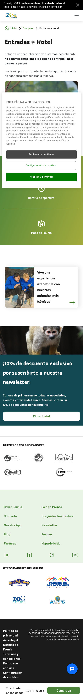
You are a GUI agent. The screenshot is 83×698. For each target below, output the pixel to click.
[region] (41, 140)
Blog (7, 534)
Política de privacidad (10, 633)
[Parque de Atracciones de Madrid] (57, 582)
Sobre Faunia (13, 507)
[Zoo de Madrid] (19, 599)
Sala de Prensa (52, 507)
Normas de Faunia (10, 647)
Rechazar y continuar (41, 154)
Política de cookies (10, 665)
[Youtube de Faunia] (75, 555)
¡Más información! (53, 6)
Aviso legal (10, 640)
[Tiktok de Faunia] (52, 555)
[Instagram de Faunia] (7, 555)
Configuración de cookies (13, 675)
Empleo (47, 534)
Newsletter (49, 525)
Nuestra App (13, 525)
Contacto (10, 516)
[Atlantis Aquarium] (57, 599)
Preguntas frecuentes (57, 516)
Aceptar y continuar (41, 176)
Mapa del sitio (51, 543)
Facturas (10, 543)
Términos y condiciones (12, 656)
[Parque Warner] (19, 582)
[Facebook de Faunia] (29, 555)
